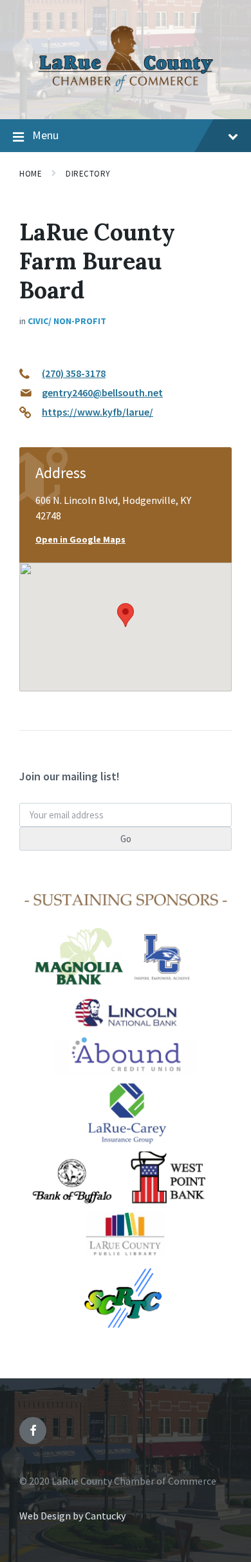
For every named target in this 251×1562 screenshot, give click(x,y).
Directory (88, 173)
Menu (45, 135)
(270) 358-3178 (74, 373)
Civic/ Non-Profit (67, 321)
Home (30, 173)
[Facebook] (32, 1430)
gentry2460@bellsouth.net (102, 392)
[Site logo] (125, 94)
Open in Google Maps (80, 539)
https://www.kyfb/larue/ (97, 411)
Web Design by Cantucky (72, 1515)
